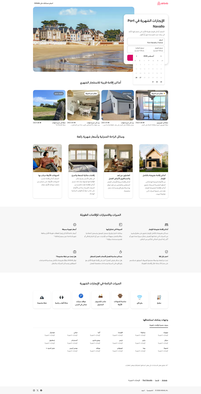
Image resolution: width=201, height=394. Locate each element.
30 (157, 82)
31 (153, 82)
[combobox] (146, 42)
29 (161, 82)
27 (140, 78)
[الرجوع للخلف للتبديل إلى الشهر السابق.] (161, 56)
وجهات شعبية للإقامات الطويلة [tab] (159, 325)
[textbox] (155, 50)
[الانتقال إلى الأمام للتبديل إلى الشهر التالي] (136, 56)
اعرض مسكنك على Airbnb (43, 3)
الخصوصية (150, 390)
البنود (143, 390)
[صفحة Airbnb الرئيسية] (162, 3)
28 (136, 78)
